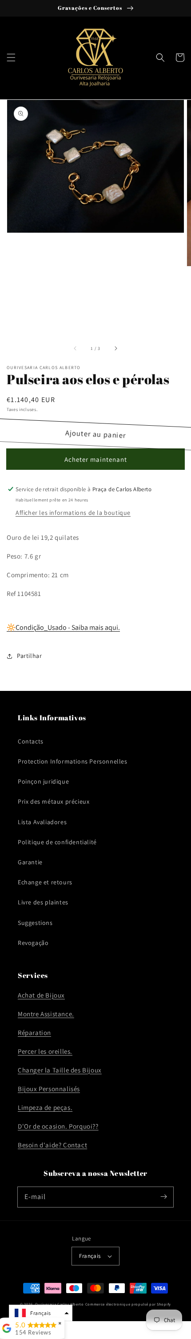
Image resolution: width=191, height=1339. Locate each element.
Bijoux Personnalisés (49, 1088)
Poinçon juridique (43, 781)
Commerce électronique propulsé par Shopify (128, 1304)
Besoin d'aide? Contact (52, 1145)
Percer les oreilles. (45, 1051)
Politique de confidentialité (57, 842)
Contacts (31, 741)
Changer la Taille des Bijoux (60, 1070)
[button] (11, 57)
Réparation (34, 1032)
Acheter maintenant (95, 459)
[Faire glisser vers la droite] (115, 348)
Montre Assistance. (46, 1014)
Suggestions (35, 923)
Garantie (30, 862)
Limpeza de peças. (45, 1107)
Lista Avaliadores (42, 822)
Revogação (33, 943)
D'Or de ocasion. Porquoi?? (58, 1126)
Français (89, 1256)
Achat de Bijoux (41, 995)
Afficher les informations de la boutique (73, 513)
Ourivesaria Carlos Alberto (59, 1304)
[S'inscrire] (163, 1197)
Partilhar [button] (29, 656)
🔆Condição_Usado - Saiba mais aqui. (63, 627)
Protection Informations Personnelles (72, 761)
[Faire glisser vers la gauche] (75, 348)
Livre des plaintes (43, 902)
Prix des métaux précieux (53, 801)
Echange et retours (45, 882)
